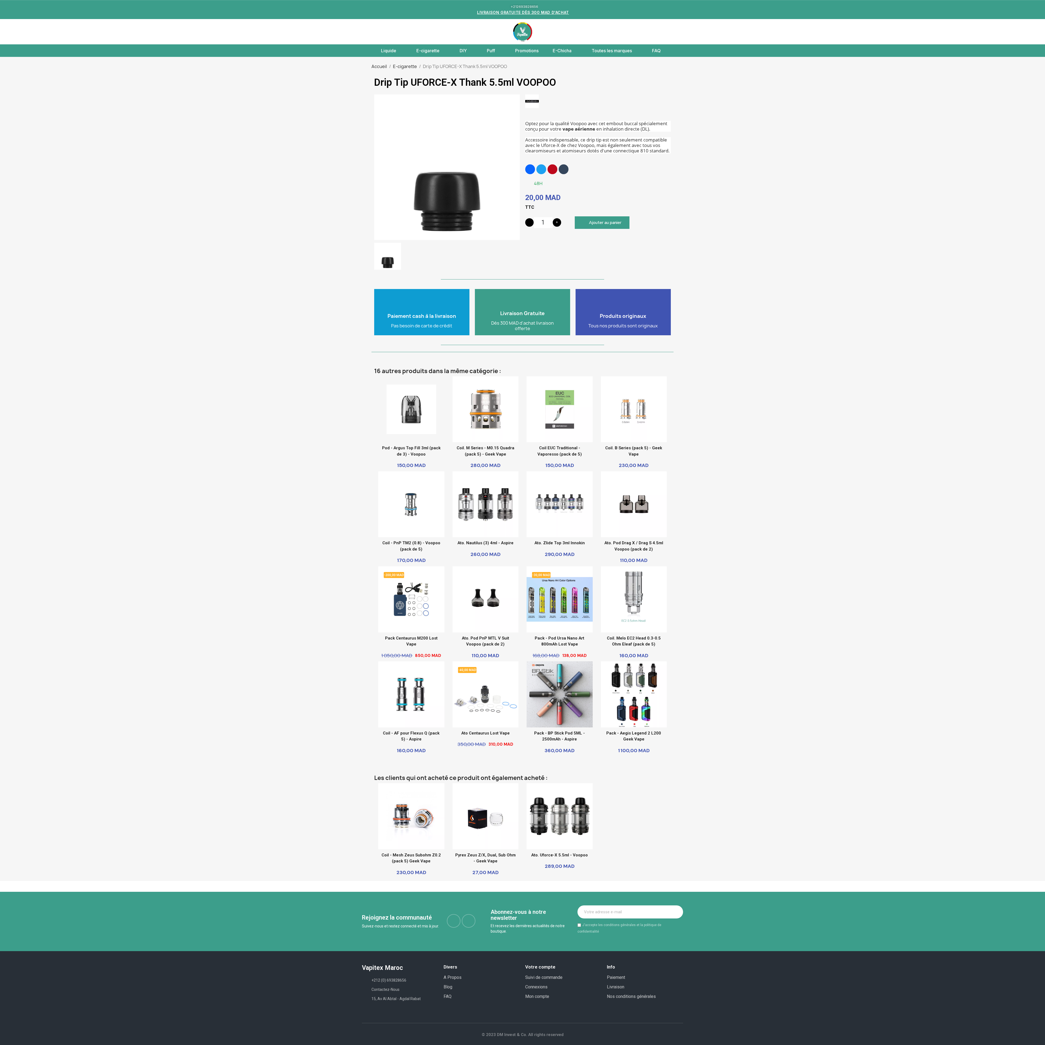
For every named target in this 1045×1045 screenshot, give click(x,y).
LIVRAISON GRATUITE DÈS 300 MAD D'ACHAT (523, 12)
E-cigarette (427, 50)
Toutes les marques (612, 50)
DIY (463, 50)
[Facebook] (530, 169)
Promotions (527, 50)
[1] (676, 911)
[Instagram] (468, 921)
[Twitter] (541, 169)
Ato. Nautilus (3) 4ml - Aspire (485, 542)
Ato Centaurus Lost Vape (485, 733)
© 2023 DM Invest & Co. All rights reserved (523, 1034)
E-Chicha (562, 50)
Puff (491, 50)
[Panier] (678, 31)
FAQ (656, 50)
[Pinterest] (552, 169)
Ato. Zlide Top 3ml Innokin (559, 542)
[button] (365, 32)
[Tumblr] (563, 169)
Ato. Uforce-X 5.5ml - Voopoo (559, 855)
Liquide (388, 50)
